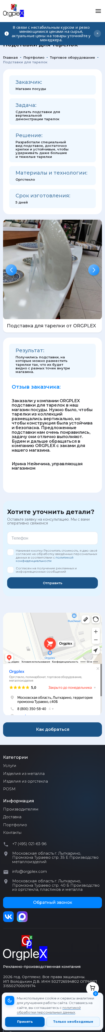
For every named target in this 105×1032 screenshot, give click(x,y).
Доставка (12, 817)
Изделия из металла (24, 773)
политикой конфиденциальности (44, 559)
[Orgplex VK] (8, 916)
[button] (11, 270)
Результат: (30, 350)
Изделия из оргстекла (25, 781)
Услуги (9, 765)
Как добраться (52, 729)
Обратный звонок (52, 902)
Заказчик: (29, 82)
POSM (9, 789)
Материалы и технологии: (51, 173)
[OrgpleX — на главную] (25, 948)
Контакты (12, 832)
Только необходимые (73, 1022)
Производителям (20, 809)
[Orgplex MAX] (22, 916)
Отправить (52, 583)
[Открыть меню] (98, 11)
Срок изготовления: (43, 195)
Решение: (29, 135)
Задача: (26, 105)
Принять (25, 1022)
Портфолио (15, 825)
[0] (92, 988)
